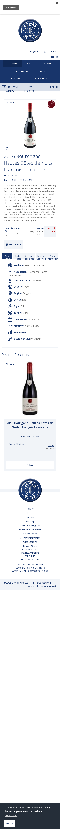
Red (6, 180)
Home (30, 512)
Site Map (30, 521)
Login (44, 51)
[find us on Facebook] (4, 16)
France (27, 286)
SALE (29, 64)
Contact (30, 517)
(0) (56, 56)
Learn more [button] (11, 815)
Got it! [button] (9, 823)
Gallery (30, 508)
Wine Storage (30, 541)
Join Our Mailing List (30, 525)
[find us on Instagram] (18, 16)
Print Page (14, 244)
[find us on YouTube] (11, 16)
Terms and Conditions (30, 529)
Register (34, 51)
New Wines (47, 64)
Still (14, 180)
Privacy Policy (30, 533)
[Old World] (30, 147)
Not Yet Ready (32, 325)
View (30, 464)
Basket (54, 51)
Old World (37, 280)
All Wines (12, 64)
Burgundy (27, 293)
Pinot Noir (35, 338)
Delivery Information (30, 537)
